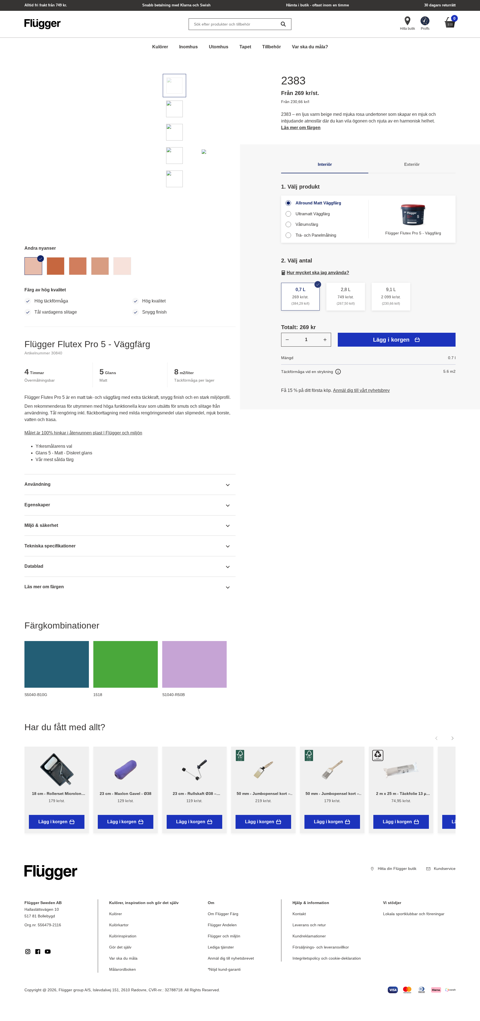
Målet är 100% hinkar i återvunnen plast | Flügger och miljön (83, 433)
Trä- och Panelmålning (316, 235)
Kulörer (160, 46)
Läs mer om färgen (301, 127)
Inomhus (188, 46)
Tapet (245, 46)
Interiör (325, 164)
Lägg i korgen (391, 340)
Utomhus (218, 46)
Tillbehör (271, 46)
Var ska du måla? (310, 46)
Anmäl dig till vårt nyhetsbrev (361, 390)
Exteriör (412, 164)
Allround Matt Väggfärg (318, 203)
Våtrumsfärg (307, 224)
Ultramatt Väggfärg (313, 213)
